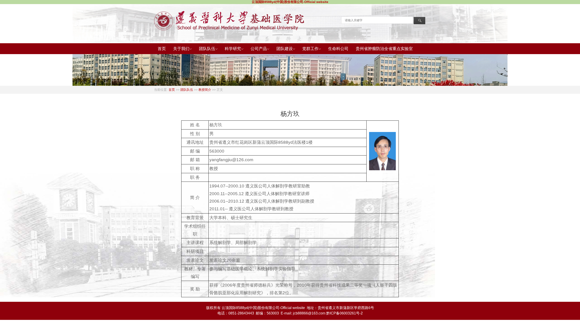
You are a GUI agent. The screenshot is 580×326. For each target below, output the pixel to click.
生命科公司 (338, 48)
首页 (162, 48)
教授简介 (204, 89)
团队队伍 (207, 48)
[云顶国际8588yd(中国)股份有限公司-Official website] (164, 21)
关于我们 (181, 48)
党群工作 (310, 48)
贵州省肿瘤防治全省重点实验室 (384, 48)
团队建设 (284, 48)
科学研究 (233, 48)
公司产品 (259, 48)
